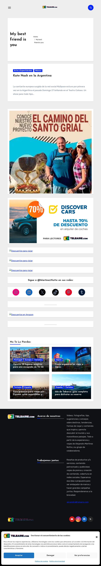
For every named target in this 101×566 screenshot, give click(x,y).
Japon (58, 360)
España (27, 387)
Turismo (38, 360)
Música (38, 71)
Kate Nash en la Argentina (32, 75)
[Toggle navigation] (9, 7)
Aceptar (19, 555)
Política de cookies (41, 561)
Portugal (18, 360)
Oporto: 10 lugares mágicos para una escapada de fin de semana (28, 367)
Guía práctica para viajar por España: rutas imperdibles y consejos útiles (28, 394)
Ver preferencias (82, 555)
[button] (95, 536)
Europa (28, 360)
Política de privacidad (57, 561)
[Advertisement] (68, 39)
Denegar (50, 555)
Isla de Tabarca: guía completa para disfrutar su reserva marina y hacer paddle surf (71, 394)
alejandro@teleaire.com (78, 502)
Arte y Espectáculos (23, 71)
